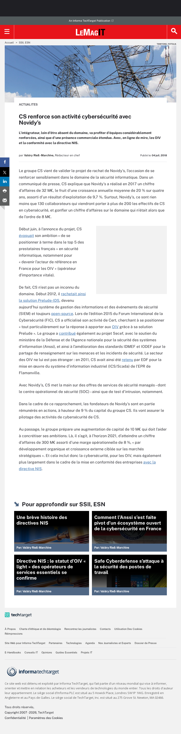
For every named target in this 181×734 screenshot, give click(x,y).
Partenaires (55, 643)
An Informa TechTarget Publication (89, 20)
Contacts (105, 629)
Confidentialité (15, 718)
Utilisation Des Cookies (128, 629)
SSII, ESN (24, 42)
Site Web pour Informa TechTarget (25, 643)
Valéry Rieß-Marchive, (39, 155)
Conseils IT (31, 652)
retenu (127, 359)
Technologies (74, 643)
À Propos (10, 629)
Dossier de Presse (145, 643)
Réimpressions (14, 633)
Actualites (28, 104)
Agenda (90, 643)
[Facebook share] (4, 162)
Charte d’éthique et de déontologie (40, 629)
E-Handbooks (13, 652)
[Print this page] (4, 191)
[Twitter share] (4, 172)
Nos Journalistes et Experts (114, 643)
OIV (115, 327)
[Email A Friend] (4, 201)
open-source (62, 313)
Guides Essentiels (66, 652)
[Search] (174, 32)
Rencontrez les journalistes (80, 629)
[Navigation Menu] (7, 32)
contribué (67, 333)
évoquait (26, 235)
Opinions (46, 652)
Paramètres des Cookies (46, 718)
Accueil (9, 42)
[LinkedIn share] (4, 181)
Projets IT (86, 652)
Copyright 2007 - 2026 (21, 712)
